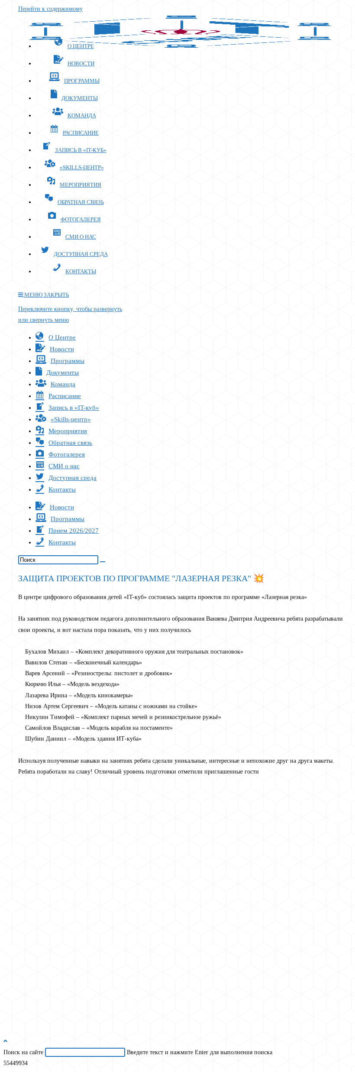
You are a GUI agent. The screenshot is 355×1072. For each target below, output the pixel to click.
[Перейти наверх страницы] (5, 1041)
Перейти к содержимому (50, 9)
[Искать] (102, 561)
